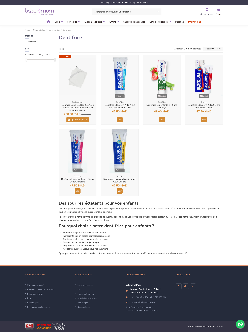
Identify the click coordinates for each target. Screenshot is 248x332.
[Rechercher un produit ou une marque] (158, 11)
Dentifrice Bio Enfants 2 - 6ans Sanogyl (161, 106)
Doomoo (33, 41)
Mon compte (83, 303)
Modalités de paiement (87, 298)
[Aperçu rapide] (94, 59)
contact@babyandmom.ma (143, 302)
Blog (29, 298)
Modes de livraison (86, 294)
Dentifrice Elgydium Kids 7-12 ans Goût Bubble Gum (120, 106)
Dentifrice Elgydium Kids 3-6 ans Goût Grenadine (77, 180)
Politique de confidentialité (38, 307)
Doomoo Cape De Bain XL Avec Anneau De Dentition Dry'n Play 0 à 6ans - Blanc (78, 107)
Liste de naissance (85, 285)
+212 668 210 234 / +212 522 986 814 (149, 297)
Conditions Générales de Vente (40, 289)
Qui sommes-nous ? (35, 285)
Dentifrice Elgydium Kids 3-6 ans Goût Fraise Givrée (204, 106)
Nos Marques (33, 303)
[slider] (26, 60)
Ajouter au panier (79, 119)
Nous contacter (84, 307)
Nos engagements (35, 294)
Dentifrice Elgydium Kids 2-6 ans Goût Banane (119, 180)
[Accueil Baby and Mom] (39, 11)
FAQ (79, 289)
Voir (120, 119)
